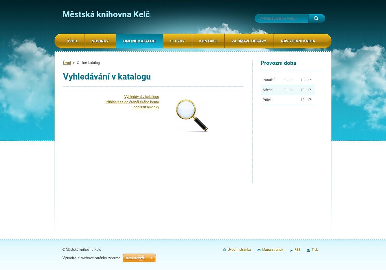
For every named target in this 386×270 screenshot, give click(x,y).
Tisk (315, 250)
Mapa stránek (272, 250)
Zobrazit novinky (146, 107)
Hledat (316, 18)
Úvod (67, 63)
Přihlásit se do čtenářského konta (132, 102)
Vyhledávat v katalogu (141, 97)
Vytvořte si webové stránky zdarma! (92, 258)
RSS (297, 250)
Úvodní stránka (239, 250)
